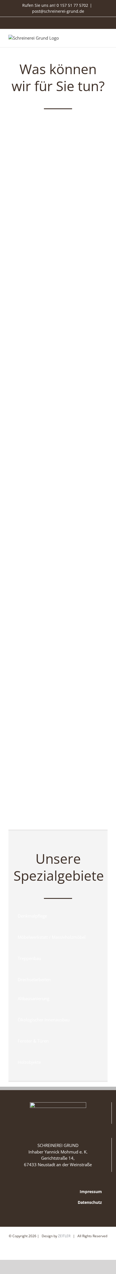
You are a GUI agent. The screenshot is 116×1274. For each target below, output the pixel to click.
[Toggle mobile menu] (105, 39)
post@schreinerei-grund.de (58, 11)
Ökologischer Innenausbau (58, 802)
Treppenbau (58, 500)
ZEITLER (64, 1236)
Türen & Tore (58, 197)
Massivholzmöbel (58, 597)
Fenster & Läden (58, 402)
